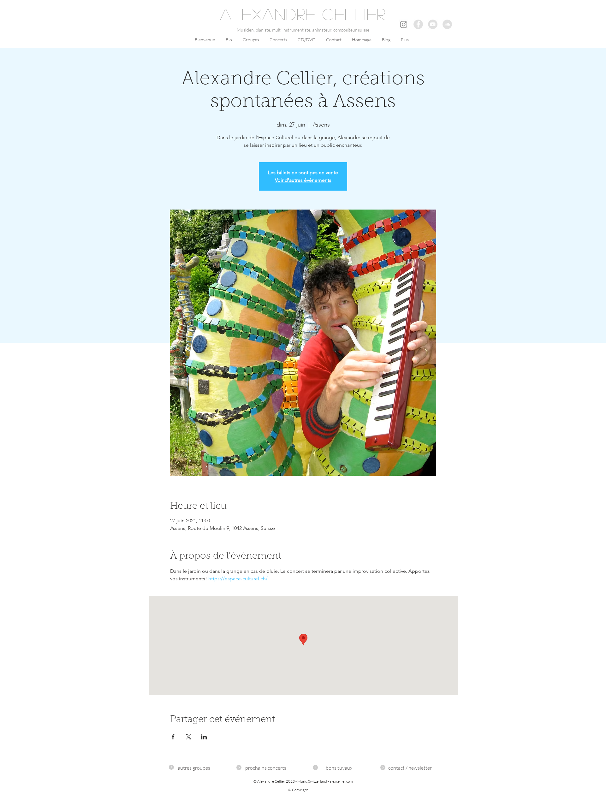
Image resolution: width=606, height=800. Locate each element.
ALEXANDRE (268, 14)
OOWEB (451, 756)
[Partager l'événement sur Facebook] (173, 736)
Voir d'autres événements (303, 180)
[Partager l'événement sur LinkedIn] (204, 736)
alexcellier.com (341, 781)
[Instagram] (403, 24)
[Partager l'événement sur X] (189, 736)
